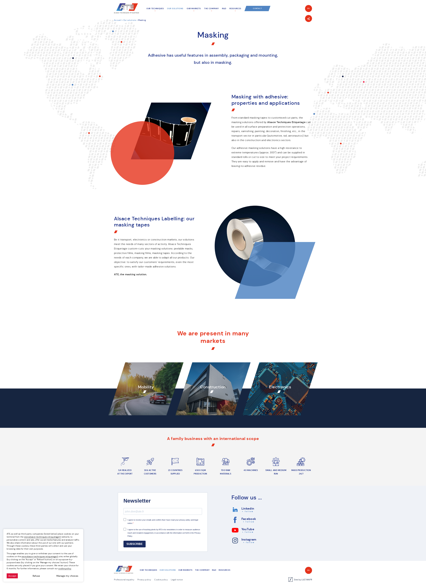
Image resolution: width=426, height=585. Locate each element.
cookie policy (64, 568)
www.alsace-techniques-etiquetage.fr (42, 537)
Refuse (36, 575)
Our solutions (129, 20)
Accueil (117, 20)
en (308, 8)
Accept (12, 575)
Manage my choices (67, 575)
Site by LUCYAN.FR (303, 579)
